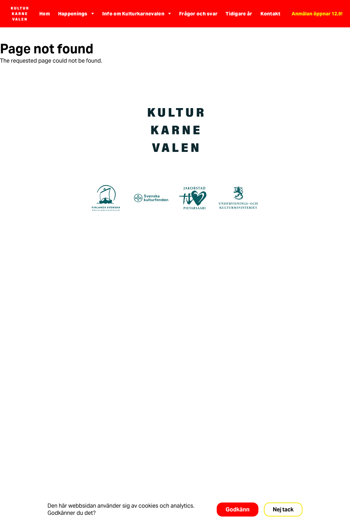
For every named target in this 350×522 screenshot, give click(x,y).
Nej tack (283, 509)
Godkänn (238, 509)
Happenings (73, 14)
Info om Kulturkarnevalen (133, 14)
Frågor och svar (198, 14)
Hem (44, 14)
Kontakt (270, 14)
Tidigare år (239, 14)
